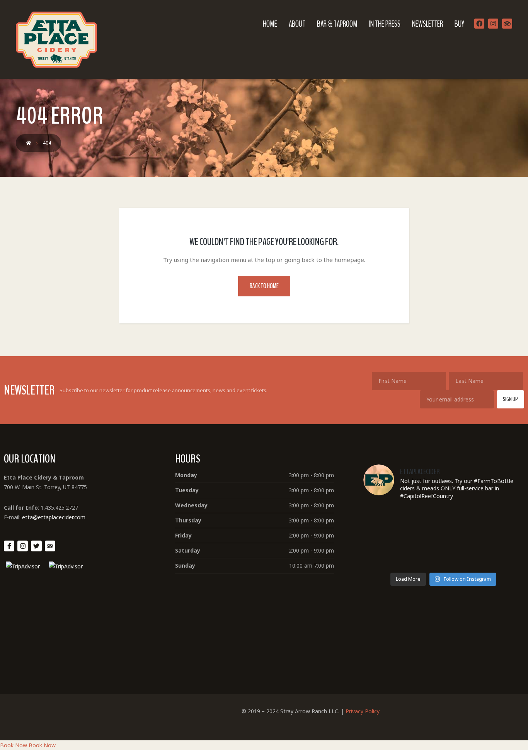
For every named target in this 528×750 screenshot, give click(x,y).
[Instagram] (493, 24)
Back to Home (264, 286)
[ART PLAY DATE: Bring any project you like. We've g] (390, 553)
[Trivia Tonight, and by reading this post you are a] (390, 521)
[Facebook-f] (9, 546)
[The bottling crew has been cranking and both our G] (497, 553)
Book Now (13, 745)
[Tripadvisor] (50, 546)
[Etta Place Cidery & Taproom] (56, 39)
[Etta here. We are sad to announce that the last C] (443, 521)
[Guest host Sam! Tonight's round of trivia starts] (443, 553)
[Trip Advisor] (507, 24)
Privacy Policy (363, 711)
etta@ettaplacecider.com (53, 517)
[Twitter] (36, 546)
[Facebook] (479, 24)
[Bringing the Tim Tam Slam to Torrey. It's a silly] (497, 521)
